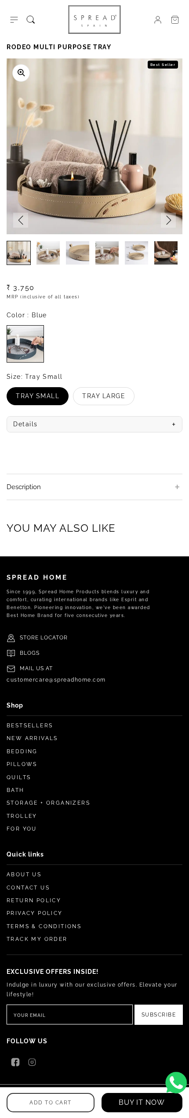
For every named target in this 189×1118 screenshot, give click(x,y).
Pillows (22, 764)
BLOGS (30, 653)
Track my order (37, 939)
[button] (14, 20)
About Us (24, 874)
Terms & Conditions (44, 926)
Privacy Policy (35, 913)
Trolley (22, 816)
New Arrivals (32, 738)
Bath (16, 790)
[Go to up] (178, 1107)
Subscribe (159, 1015)
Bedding (22, 751)
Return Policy (34, 900)
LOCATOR (54, 638)
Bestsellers (30, 725)
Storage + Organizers (48, 803)
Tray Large (108, 398)
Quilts (19, 777)
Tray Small (42, 398)
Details (94, 424)
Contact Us (28, 888)
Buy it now (142, 1102)
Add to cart (50, 1103)
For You (22, 829)
